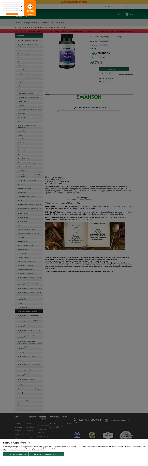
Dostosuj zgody (36, 454)
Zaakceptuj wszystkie (53, 454)
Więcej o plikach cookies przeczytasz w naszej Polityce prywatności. (24, 450)
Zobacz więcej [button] (12, 14)
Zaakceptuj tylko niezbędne (16, 454)
